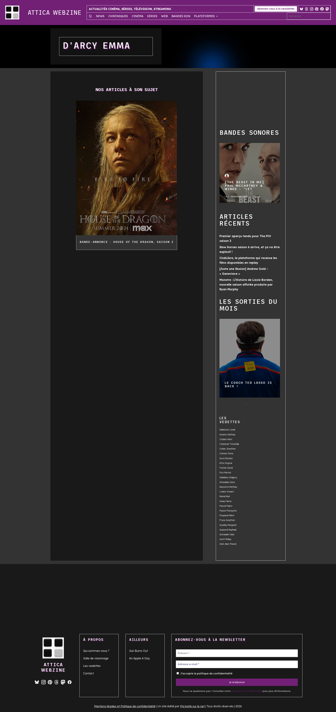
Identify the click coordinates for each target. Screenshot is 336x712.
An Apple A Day (139, 658)
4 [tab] (253, 210)
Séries (152, 16)
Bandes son (181, 16)
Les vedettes (92, 666)
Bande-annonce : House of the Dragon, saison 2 (127, 241)
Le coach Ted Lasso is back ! (249, 358)
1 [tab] (232, 210)
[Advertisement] (256, 99)
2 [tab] (239, 210)
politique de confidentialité (246, 691)
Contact (88, 673)
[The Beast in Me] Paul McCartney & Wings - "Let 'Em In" (249, 173)
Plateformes (204, 16)
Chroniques (118, 16)
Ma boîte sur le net (192, 706)
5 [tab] (260, 210)
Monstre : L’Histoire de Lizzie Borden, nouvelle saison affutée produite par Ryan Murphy (246, 284)
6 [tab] (267, 210)
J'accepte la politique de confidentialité (205, 673)
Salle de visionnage (95, 658)
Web (164, 16)
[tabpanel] (249, 173)
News (100, 16)
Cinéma (137, 16)
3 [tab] (246, 210)
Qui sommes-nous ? (96, 651)
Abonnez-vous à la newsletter (276, 8)
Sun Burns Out (138, 651)
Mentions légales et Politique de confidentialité (124, 706)
